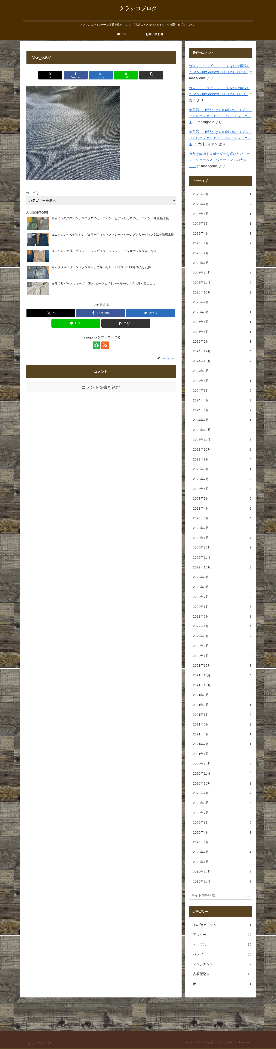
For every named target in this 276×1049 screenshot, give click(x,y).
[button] (151, 75)
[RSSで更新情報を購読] (105, 345)
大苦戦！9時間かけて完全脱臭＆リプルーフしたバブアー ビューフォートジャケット (220, 116)
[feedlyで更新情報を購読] (96, 345)
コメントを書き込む (101, 387)
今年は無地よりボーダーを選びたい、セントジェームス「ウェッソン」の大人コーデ (219, 160)
